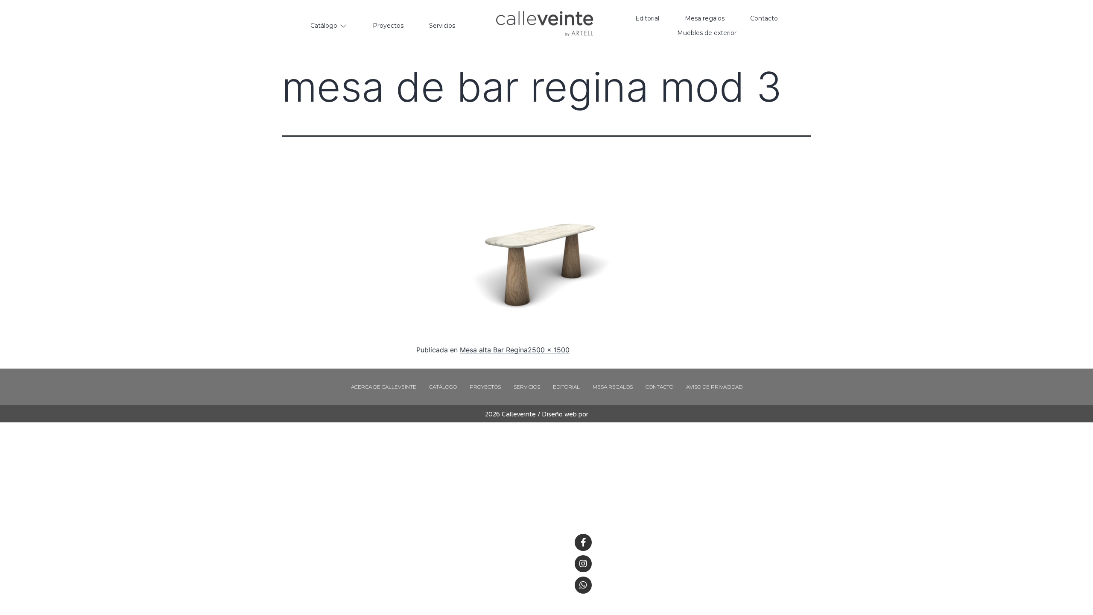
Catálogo (443, 387)
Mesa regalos (613, 387)
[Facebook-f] (583, 542)
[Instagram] (583, 563)
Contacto (659, 387)
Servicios (527, 387)
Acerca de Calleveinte (383, 387)
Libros (597, 414)
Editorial (566, 387)
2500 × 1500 (549, 350)
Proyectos (485, 387)
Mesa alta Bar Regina (494, 350)
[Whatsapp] (583, 585)
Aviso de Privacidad (714, 387)
